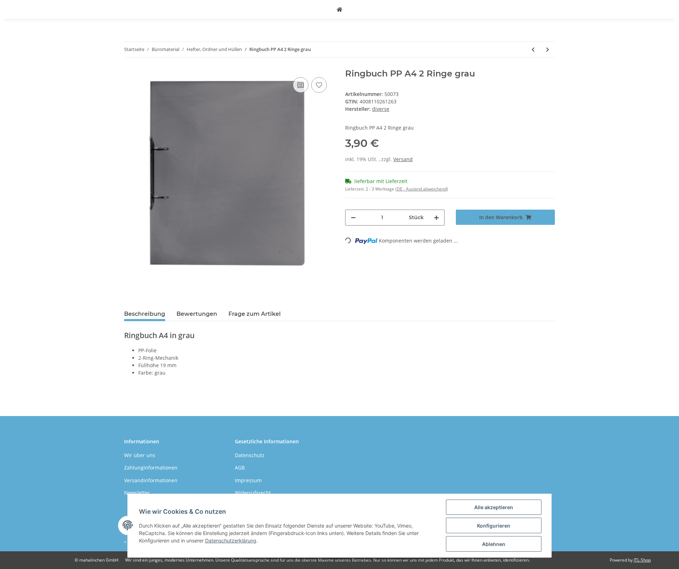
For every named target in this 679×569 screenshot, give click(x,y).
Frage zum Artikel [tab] (254, 314)
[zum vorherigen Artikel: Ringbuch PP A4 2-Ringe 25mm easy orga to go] (533, 49)
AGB (240, 467)
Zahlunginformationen (151, 467)
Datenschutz (250, 455)
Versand (403, 159)
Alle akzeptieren (493, 507)
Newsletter (137, 492)
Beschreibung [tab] (144, 314)
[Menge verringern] (353, 217)
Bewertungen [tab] (196, 314)
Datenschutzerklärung (230, 540)
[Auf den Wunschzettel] (319, 85)
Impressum (248, 480)
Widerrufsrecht (253, 492)
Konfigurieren (493, 526)
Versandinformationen (151, 480)
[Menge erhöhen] (436, 217)
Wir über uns (139, 455)
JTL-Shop (642, 560)
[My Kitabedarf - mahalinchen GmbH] (339, 9)
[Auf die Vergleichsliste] (300, 85)
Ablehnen (493, 544)
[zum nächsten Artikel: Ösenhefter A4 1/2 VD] (547, 49)
